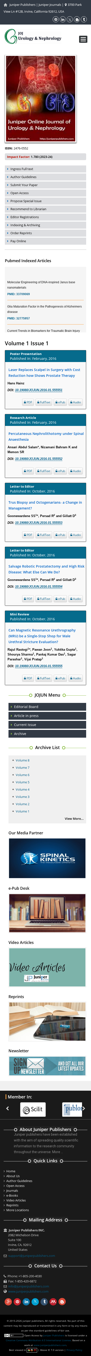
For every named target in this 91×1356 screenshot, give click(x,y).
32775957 (23, 313)
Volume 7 (22, 767)
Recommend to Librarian (28, 209)
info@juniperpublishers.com (28, 1286)
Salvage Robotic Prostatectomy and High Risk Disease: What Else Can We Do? (46, 569)
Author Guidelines (23, 177)
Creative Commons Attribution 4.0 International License (38, 1340)
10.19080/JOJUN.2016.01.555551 (38, 390)
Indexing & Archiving (25, 225)
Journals (12, 1190)
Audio (76, 402)
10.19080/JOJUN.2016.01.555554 (38, 586)
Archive (20, 733)
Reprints (12, 1205)
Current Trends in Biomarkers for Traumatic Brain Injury (43, 325)
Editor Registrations (24, 217)
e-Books (12, 1195)
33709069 (23, 289)
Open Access (19, 193)
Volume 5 (22, 782)
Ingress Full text (21, 169)
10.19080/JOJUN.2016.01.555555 (38, 666)
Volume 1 (22, 811)
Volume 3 (22, 797)
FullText (44, 402)
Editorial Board (26, 706)
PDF (29, 402)
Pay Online (18, 241)
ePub (61, 402)
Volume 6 (22, 775)
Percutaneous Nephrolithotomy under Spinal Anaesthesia (46, 436)
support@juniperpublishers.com (31, 1255)
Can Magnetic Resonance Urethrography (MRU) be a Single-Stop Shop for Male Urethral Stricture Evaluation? (42, 636)
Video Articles (16, 1200)
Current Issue (25, 724)
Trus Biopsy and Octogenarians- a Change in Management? (45, 505)
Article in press (26, 715)
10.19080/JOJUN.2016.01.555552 (38, 459)
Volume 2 (22, 804)
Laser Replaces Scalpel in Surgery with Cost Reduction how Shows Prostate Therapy (44, 372)
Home (10, 1171)
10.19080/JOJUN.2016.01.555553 (38, 523)
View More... (74, 818)
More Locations (17, 1210)
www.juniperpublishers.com (28, 1291)
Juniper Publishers (22, 4)
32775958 (23, 332)
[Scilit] (24, 1106)
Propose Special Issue (25, 201)
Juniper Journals (50, 4)
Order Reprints (21, 233)
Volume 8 (22, 760)
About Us (13, 1176)
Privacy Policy (74, 1350)
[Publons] (66, 1106)
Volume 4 (22, 789)
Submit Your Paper (24, 185)
